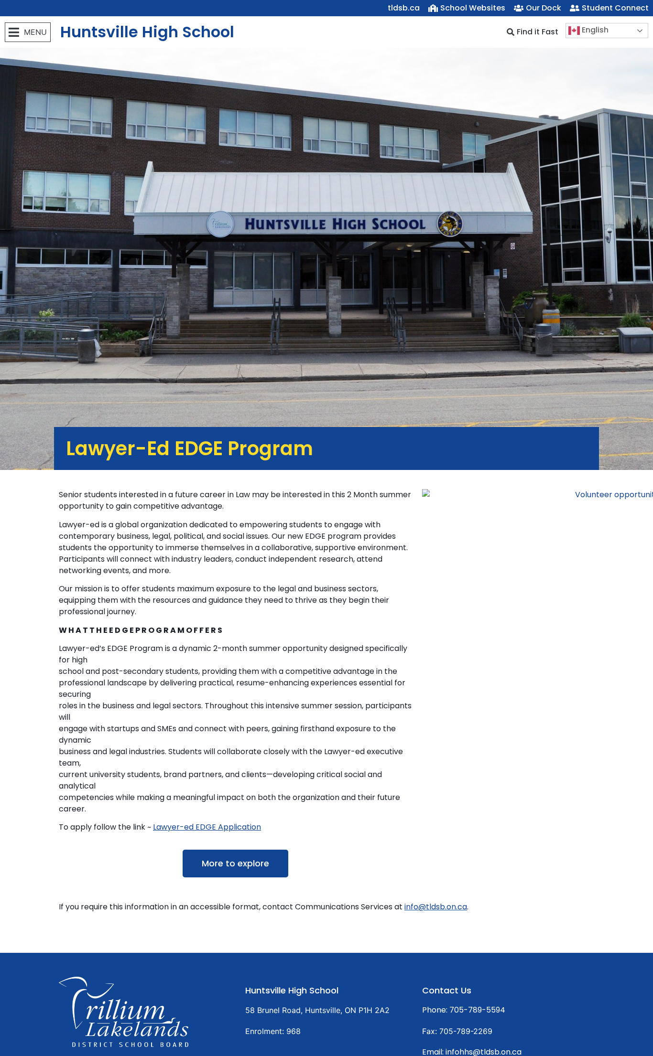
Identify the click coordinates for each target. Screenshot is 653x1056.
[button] (28, 32)
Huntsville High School (147, 32)
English (594, 29)
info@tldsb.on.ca (435, 906)
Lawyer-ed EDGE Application (207, 826)
